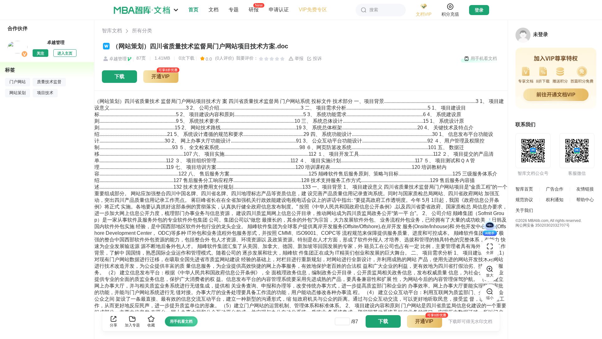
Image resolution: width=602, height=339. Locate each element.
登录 (479, 10)
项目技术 (45, 93)
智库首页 (524, 188)
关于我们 (524, 210)
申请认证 (279, 9)
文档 (214, 9)
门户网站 (17, 82)
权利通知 (554, 199)
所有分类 (142, 30)
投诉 (317, 58)
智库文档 (112, 30)
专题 (234, 9)
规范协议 (524, 199)
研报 (254, 9)
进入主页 (64, 53)
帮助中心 (585, 199)
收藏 (151, 325)
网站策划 (17, 93)
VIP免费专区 (313, 9)
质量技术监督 (49, 82)
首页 (193, 9)
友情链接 (585, 188)
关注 (40, 53)
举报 (298, 58)
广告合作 (554, 188)
